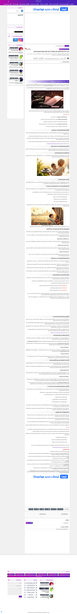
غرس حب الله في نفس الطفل (57, 447)
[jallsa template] (48, 612)
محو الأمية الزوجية (7, 4)
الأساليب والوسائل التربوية (23, 4)
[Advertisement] (47, 28)
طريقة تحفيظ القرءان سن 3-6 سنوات (56, 332)
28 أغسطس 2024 (11, 55)
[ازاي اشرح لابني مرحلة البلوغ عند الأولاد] (21, 79)
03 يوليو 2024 (12, 62)
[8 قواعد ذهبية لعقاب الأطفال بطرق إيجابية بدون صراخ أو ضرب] (21, 64)
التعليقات (27, 49)
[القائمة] (69, 2)
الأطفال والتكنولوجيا (34, 4)
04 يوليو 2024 (12, 70)
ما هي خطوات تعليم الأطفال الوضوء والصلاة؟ (55, 143)
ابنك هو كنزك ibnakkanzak (33, 612)
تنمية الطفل (14, 4)
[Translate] (22, 11)
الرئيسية (71, 4)
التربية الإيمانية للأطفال (63, 4)
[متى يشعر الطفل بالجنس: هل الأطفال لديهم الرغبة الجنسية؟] (21, 49)
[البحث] (8, 2)
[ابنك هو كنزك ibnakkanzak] (38, 2)
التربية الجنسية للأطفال (53, 4)
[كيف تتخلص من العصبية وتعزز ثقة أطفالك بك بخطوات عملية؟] (21, 57)
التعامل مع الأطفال (43, 4)
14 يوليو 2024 (12, 78)
